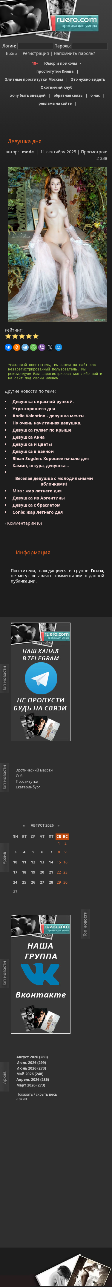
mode (28, 152)
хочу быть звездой (28, 95)
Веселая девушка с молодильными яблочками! (54, 481)
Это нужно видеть (88, 79)
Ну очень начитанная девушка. (47, 423)
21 (51, 872)
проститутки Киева (54, 71)
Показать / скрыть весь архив (36, 1096)
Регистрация (35, 53)
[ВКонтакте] (8, 347)
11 (24, 862)
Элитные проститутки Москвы (34, 79)
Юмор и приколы (60, 63)
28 (51, 882)
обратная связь (68, 95)
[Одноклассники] (16, 347)
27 (42, 882)
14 (51, 862)
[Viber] (41, 347)
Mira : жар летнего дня (37, 491)
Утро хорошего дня (34, 408)
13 (42, 862)
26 (33, 882)
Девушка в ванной (33, 451)
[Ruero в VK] (40, 975)
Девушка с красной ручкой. (43, 401)
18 (24, 872)
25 (24, 882)
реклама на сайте (55, 103)
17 (15, 872)
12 (33, 862)
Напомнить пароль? (74, 53)
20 (42, 872)
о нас (95, 95)
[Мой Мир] (58, 347)
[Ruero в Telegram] (40, 682)
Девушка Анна (29, 437)
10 (15, 862)
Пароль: (62, 46)
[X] (50, 347)
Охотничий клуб (56, 87)
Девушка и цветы (32, 444)
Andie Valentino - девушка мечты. (49, 416)
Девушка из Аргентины (39, 498)
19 (33, 872)
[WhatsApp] (33, 347)
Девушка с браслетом (37, 505)
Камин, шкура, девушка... (41, 465)
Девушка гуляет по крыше (42, 430)
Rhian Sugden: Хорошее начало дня (51, 458)
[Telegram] (25, 347)
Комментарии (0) (24, 523)
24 (15, 882)
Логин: (9, 46)
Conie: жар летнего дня (38, 512)
